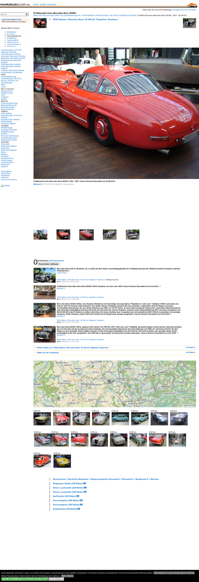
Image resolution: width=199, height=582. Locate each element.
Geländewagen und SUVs (11, 79)
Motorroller (5, 148)
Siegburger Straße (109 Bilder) (68, 483)
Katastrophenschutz (9, 140)
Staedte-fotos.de (13, 42)
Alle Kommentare (56, 261)
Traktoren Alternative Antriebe (12, 70)
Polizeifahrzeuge (7, 107)
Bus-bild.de (11, 34)
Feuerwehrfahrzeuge (9, 103)
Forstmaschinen (7, 158)
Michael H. (38, 184)
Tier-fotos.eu (11, 46)
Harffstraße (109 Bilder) (64, 496)
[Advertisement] (87, 35)
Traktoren (5, 97)
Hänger (4, 99)
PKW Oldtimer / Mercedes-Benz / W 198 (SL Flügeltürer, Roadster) (85, 19)
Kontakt (43, 5)
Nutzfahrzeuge (7, 93)
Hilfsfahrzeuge (7, 128)
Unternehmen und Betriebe (12, 73)
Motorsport (5, 164)
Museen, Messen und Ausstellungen (9, 82)
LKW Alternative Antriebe (11, 54)
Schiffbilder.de (12, 38)
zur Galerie (190, 347)
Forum (36, 5)
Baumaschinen (7, 91)
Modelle (4, 134)
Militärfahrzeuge (7, 132)
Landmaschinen (7, 162)
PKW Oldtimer (88, 15)
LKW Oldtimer (6, 113)
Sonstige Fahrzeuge (9, 130)
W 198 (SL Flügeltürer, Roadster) (124, 15)
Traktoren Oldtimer (8, 124)
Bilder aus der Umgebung (47, 353)
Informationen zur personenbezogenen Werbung (174, 573)
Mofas (3, 152)
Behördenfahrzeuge (9, 105)
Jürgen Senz (62, 273)
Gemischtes (5, 173)
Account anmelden (189, 10)
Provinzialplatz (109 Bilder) (66, 500)
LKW (3, 95)
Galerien (4, 167)
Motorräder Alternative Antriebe (13, 56)
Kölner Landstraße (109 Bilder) (68, 488)
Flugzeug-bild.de (13, 40)
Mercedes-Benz (102, 15)
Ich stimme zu (56, 579)
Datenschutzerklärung (9, 179)
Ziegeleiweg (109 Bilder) (65, 509)
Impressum (51, 5)
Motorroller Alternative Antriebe (13, 58)
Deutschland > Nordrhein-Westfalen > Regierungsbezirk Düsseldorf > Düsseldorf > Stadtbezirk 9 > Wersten (106, 479)
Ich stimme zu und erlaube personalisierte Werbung (25, 579)
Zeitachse (5, 177)
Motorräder (5, 144)
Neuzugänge (6, 171)
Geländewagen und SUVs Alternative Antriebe (11, 51)
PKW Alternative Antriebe (11, 64)
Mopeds (4, 154)
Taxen (3, 87)
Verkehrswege (6, 160)
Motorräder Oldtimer (9, 146)
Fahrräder (5, 156)
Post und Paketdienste (10, 136)
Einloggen (176, 10)
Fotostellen (5, 175)
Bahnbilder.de (11, 32)
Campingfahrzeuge (8, 77)
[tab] (115, 347)
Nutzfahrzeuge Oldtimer (10, 120)
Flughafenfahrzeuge (9, 138)
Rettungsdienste (7, 109)
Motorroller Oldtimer (9, 150)
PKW (3, 85)
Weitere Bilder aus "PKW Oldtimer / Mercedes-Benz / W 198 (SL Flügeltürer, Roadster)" (73, 348)
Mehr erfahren (67, 576)
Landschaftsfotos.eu (14, 44)
